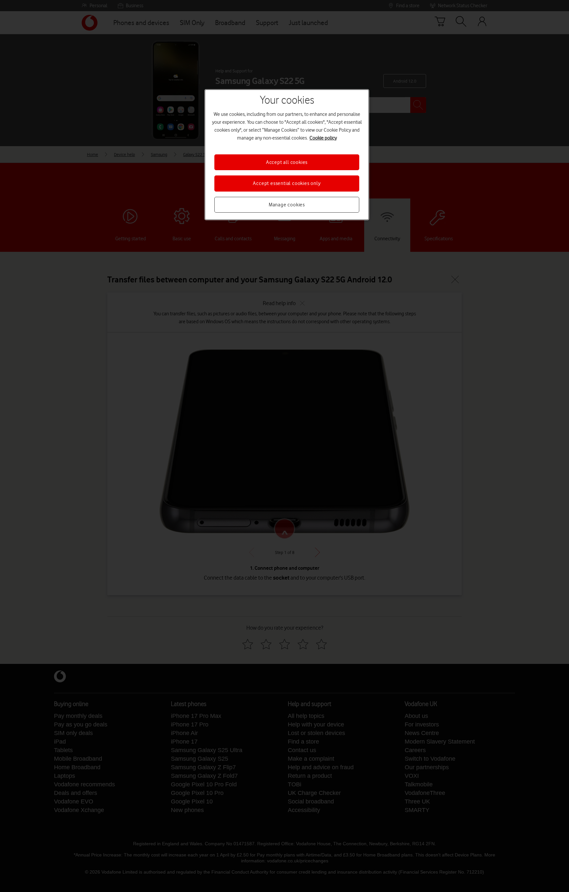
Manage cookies (287, 205)
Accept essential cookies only (286, 183)
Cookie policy (323, 138)
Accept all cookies (287, 162)
